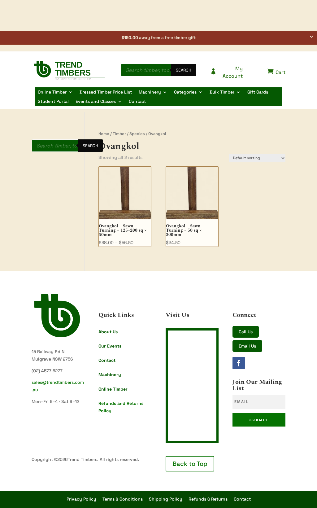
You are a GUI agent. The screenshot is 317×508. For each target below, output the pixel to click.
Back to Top (189, 464)
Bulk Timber (222, 92)
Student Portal (53, 101)
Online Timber (52, 92)
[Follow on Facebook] (238, 363)
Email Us (247, 346)
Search (183, 70)
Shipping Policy (165, 499)
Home (103, 133)
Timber (119, 133)
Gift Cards (257, 92)
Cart (276, 72)
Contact (137, 101)
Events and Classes (96, 101)
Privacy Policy (81, 499)
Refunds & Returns (208, 499)
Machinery (150, 92)
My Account (226, 72)
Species (137, 133)
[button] (158, 38)
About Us (108, 332)
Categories (185, 92)
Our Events (109, 346)
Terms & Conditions (122, 499)
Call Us (246, 332)
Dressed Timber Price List (106, 92)
